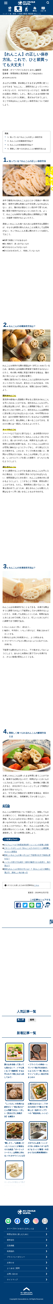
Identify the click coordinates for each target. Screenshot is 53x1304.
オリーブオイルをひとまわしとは (20, 1229)
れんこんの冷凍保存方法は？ (21, 145)
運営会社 (10, 1240)
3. (8, 145)
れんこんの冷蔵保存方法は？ (21, 141)
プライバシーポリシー (16, 1257)
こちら (36, 885)
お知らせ (10, 1263)
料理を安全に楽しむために (18, 1234)
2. (8, 141)
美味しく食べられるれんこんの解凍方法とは (28, 149)
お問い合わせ (12, 1274)
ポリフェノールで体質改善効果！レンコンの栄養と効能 (26, 845)
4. (8, 149)
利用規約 (10, 1251)
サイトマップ (12, 1280)
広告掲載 (10, 1246)
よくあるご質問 (13, 1268)
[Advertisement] (26, 956)
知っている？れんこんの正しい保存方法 (26, 137)
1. (8, 137)
